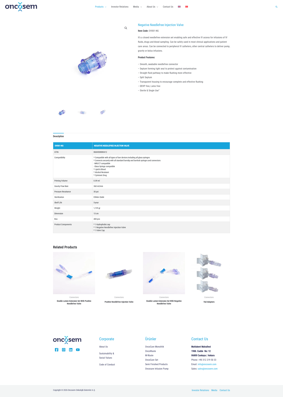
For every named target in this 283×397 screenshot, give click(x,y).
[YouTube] (77, 349)
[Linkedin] (70, 349)
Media (214, 390)
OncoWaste (150, 351)
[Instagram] (63, 349)
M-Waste (149, 355)
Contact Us (225, 390)
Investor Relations (200, 390)
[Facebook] (56, 349)
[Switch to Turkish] (186, 7)
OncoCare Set (151, 359)
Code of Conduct (107, 364)
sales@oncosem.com (208, 368)
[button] (104, 7)
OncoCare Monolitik (154, 346)
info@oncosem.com (207, 364)
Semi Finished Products (156, 364)
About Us (103, 346)
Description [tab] (58, 136)
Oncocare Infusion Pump (156, 368)
